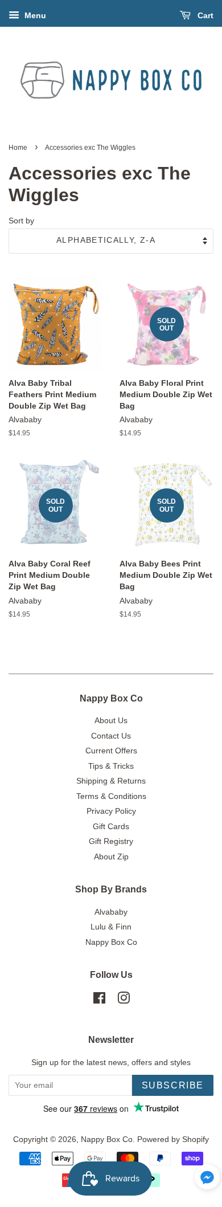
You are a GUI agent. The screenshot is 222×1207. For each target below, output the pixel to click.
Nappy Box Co (111, 942)
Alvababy (111, 912)
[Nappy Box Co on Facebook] (99, 1000)
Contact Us (111, 736)
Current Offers (111, 751)
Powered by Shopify (173, 1139)
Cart (204, 15)
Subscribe (173, 1085)
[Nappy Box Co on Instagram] (123, 1000)
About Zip (111, 857)
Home (18, 148)
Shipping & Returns (111, 781)
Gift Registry (111, 841)
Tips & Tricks (111, 766)
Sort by (21, 220)
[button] (207, 1179)
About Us (111, 720)
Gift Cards (111, 826)
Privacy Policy (111, 811)
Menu (34, 15)
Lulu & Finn (111, 927)
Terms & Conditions (111, 796)
